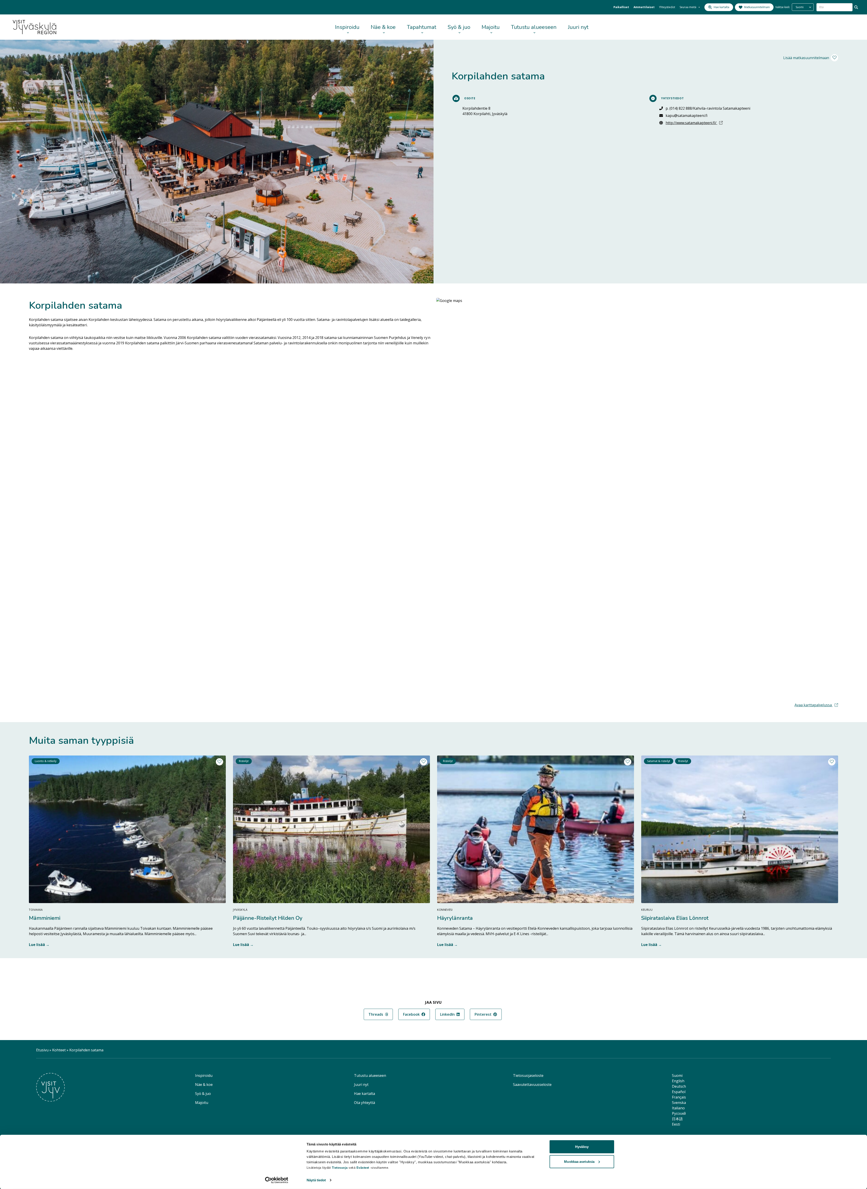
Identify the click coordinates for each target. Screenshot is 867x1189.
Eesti (676, 1124)
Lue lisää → (39, 944)
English (678, 1080)
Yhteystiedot (667, 7)
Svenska (679, 1102)
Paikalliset (621, 7)
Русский (679, 1113)
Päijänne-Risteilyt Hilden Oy (267, 918)
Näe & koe (383, 27)
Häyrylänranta (455, 918)
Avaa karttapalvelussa (816, 704)
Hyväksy (582, 1147)
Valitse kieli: (782, 7)
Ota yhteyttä (364, 1102)
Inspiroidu (347, 27)
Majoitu (491, 27)
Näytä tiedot (316, 1180)
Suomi (677, 1075)
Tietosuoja (340, 1167)
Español (678, 1091)
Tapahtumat (421, 27)
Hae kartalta (364, 1093)
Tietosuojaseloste (528, 1075)
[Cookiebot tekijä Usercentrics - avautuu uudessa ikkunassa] (276, 1180)
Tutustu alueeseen (534, 27)
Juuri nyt (578, 27)
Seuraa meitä (688, 7)
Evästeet (363, 1167)
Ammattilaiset (644, 7)
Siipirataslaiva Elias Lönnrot (675, 918)
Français (679, 1097)
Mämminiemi (44, 918)
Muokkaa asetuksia (579, 1161)
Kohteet (59, 1050)
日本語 (677, 1118)
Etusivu (42, 1050)
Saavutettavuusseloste (532, 1084)
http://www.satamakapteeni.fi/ (708, 122)
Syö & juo (458, 27)
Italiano (678, 1108)
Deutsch (679, 1086)
